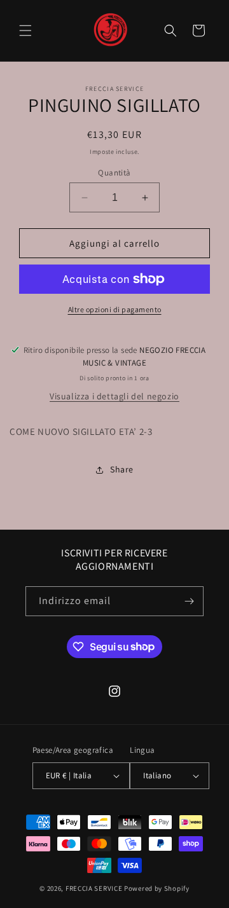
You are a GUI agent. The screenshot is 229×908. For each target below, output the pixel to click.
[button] (25, 31)
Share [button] (122, 469)
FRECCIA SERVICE (94, 888)
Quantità (114, 172)
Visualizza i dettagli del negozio (114, 396)
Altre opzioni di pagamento (115, 309)
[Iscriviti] (189, 601)
